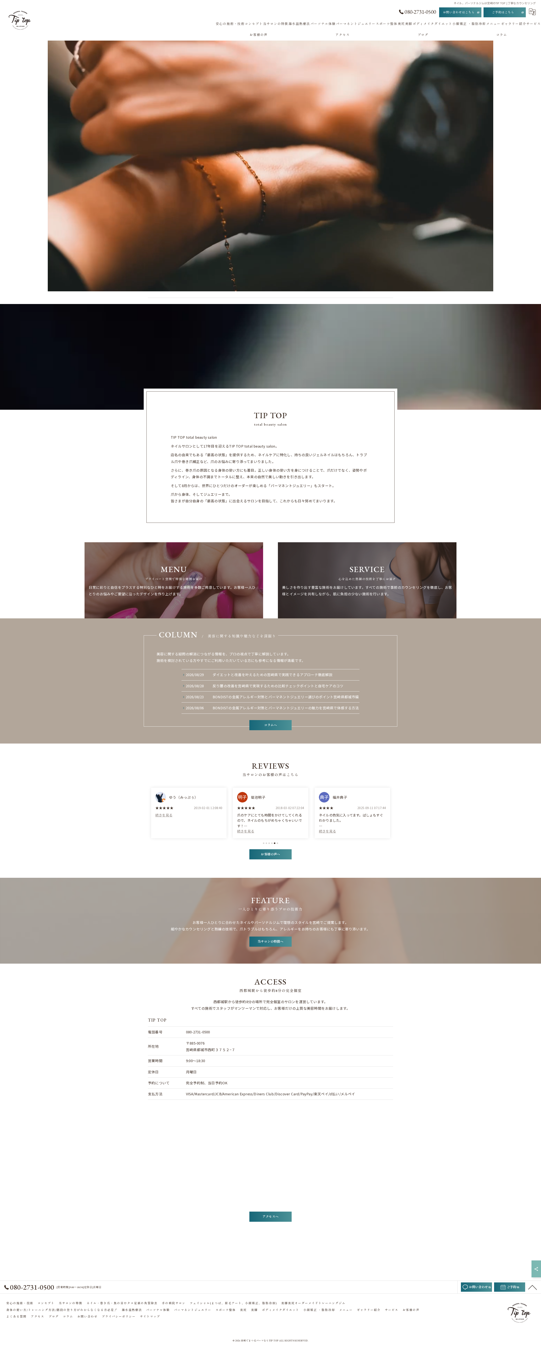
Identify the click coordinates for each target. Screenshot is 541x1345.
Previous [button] (151, 811)
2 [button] (266, 843)
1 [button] (263, 843)
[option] (189, 813)
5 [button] (274, 843)
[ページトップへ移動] (532, 1287)
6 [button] (277, 843)
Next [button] (390, 811)
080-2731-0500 (198, 1031)
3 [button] (269, 843)
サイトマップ (150, 1316)
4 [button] (272, 843)
